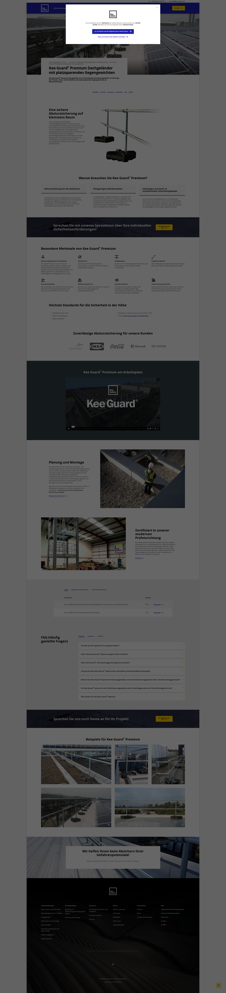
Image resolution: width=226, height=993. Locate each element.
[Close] (157, 8)
